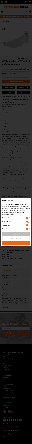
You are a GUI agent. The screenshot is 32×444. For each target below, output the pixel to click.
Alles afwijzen (16, 234)
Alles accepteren (16, 243)
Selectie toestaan (16, 238)
